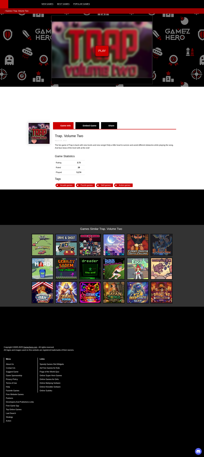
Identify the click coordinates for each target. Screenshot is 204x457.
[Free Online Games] (2, 11)
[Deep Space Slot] (138, 292)
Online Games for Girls (49, 379)
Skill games (106, 185)
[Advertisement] (102, 104)
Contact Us (10, 368)
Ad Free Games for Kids (50, 368)
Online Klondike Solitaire (50, 387)
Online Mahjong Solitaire (50, 383)
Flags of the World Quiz (49, 372)
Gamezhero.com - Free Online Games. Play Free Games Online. (23, 4)
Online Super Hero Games (51, 376)
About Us (10, 364)
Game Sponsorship (14, 376)
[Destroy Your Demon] (114, 245)
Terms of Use (11, 383)
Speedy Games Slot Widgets (52, 364)
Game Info (65, 125)
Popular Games (81, 4)
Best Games (63, 4)
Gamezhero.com (30, 347)
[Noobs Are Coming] (90, 245)
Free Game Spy (12, 406)
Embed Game (89, 125)
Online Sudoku (46, 391)
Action (8, 421)
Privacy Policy (12, 379)
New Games (47, 4)
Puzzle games (87, 185)
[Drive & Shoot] (66, 245)
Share (111, 125)
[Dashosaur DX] (161, 269)
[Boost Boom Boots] (114, 269)
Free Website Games (15, 394)
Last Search (11, 413)
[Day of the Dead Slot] (161, 292)
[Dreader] (90, 269)
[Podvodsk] (161, 245)
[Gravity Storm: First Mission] (66, 269)
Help (8, 387)
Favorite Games (12, 391)
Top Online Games (13, 410)
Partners (9, 398)
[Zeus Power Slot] (66, 292)
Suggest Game (12, 372)
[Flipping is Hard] (42, 269)
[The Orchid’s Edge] (138, 269)
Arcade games (66, 185)
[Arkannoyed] (42, 245)
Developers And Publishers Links (20, 402)
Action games (124, 185)
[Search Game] (200, 4)
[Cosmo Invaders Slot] (90, 292)
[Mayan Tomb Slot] (114, 292)
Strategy (9, 417)
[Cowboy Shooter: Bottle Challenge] (138, 245)
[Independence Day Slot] (42, 292)
